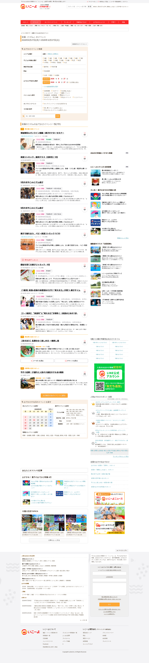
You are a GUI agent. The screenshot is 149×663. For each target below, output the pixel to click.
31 (30, 428)
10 (30, 420)
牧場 (45, 561)
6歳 (76, 58)
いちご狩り (56, 580)
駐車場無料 (43, 570)
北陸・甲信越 (65, 25)
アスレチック (51, 570)
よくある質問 (66, 635)
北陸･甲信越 (112, 450)
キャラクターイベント (51, 99)
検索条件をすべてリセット (79, 44)
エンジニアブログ (88, 644)
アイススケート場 (40, 580)
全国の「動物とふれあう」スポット (102, 469)
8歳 (45, 60)
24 (30, 425)
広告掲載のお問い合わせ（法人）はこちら (109, 599)
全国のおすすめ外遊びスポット (101, 487)
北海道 (31, 25)
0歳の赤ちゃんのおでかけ (100, 342)
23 (25, 425)
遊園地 (24, 561)
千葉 (47, 25)
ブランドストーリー (108, 632)
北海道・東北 (24, 25)
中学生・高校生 (56, 62)
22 (50, 422)
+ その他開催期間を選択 (50, 86)
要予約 (46, 67)
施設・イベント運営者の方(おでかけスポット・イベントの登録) (49, 594)
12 (38, 420)
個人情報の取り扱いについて (109, 597)
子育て (113, 22)
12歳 (67, 60)
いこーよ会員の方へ (109, 614)
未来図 (104, 635)
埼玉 (50, 25)
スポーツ (55, 91)
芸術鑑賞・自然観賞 (50, 95)
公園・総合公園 (60, 570)
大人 (65, 62)
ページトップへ (122, 550)
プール (49, 561)
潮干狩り (48, 580)
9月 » (50, 409)
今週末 (57, 75)
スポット (25, 22)
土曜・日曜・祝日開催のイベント (75, 424)
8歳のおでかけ (100, 358)
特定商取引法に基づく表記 (50, 647)
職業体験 (53, 566)
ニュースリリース (48, 641)
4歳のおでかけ (100, 350)
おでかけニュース (99, 22)
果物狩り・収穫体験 (65, 580)
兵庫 (81, 25)
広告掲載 (45, 638)
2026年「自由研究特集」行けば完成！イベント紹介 (36, 588)
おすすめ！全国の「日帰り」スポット (103, 465)
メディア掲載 (66, 641)
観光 (54, 561)
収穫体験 (47, 566)
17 (30, 422)
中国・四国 (88, 25)
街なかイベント (66, 97)
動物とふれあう (111, 6)
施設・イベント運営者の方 (50, 632)
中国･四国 (124, 450)
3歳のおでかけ (119, 346)
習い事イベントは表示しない (53, 108)
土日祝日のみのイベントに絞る (54, 395)
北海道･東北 (103, 450)
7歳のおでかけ (119, 354)
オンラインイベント (51, 22)
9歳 (50, 60)
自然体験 (47, 91)
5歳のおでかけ (119, 350)
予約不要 (54, 67)
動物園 (29, 561)
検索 (57, 116)
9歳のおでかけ (119, 358)
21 (46, 422)
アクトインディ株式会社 (103, 629)
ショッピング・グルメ (51, 93)
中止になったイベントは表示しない (55, 110)
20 (42, 422)
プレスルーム (66, 638)
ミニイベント (78, 97)
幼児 (79, 60)
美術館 (55, 575)
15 (50, 420)
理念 (84, 635)
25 (34, 425)
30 (25, 428)
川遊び (68, 570)
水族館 (60, 575)
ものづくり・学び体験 (51, 97)
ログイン (125, 1)
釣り (41, 561)
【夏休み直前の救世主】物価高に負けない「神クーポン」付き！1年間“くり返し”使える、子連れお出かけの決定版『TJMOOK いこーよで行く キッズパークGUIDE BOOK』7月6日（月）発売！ (59, 607)
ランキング (67, 22)
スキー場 (31, 580)
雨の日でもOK (102, 6)
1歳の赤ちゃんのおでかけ (119, 342)
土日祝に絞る (74, 82)
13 (42, 420)
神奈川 (43, 25)
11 (34, 420)
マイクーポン (92, 1)
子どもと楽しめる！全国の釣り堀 (101, 482)
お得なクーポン (26, 570)
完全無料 (47, 71)
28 (46, 425)
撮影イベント (65, 93)
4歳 (66, 58)
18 (34, 422)
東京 (39, 25)
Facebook (45, 644)
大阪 (75, 25)
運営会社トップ (87, 632)
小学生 (46, 62)
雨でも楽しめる (26, 575)
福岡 (101, 25)
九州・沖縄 (96, 25)
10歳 (56, 60)
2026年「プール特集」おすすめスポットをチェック (67, 586)
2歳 (56, 58)
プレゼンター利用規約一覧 (70, 632)
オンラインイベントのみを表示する (55, 103)
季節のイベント (65, 95)
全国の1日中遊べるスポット (100, 478)
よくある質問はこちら (109, 611)
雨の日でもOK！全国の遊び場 (100, 474)
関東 (36, 25)
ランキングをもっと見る (121, 456)
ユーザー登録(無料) (115, 1)
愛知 (58, 25)
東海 (54, 25)
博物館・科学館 (48, 575)
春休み (95, 6)
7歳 (81, 58)
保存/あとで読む (104, 1)
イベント (35, 22)
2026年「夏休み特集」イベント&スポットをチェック (36, 586)
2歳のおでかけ (100, 346)
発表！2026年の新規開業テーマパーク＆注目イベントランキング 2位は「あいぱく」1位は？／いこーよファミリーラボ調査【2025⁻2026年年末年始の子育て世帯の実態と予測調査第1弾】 (59, 615)
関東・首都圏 (27, 435)
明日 (51, 75)
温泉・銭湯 (25, 580)
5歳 (71, 58)
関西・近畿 (35, 435)
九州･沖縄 (109, 453)
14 (46, 420)
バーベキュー (35, 561)
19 (38, 422)
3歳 (61, 58)
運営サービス (86, 638)
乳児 (73, 60)
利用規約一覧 (46, 635)
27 (42, 425)
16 (25, 422)
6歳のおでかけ (100, 354)
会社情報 (105, 638)
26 (38, 425)
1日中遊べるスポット (123, 6)
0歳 (45, 58)
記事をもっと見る (54, 540)
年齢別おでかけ (81, 22)
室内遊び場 (35, 575)
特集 (123, 22)
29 (50, 425)
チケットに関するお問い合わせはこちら (109, 609)
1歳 (50, 58)
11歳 (62, 60)
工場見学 (24, 566)
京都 (78, 25)
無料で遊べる (35, 570)
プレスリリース (107, 641)
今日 (45, 75)
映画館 (41, 575)
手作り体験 (31, 566)
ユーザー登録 (25, 594)
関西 (72, 25)
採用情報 (85, 641)
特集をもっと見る (123, 238)
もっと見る (83, 620)
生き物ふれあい (66, 91)
